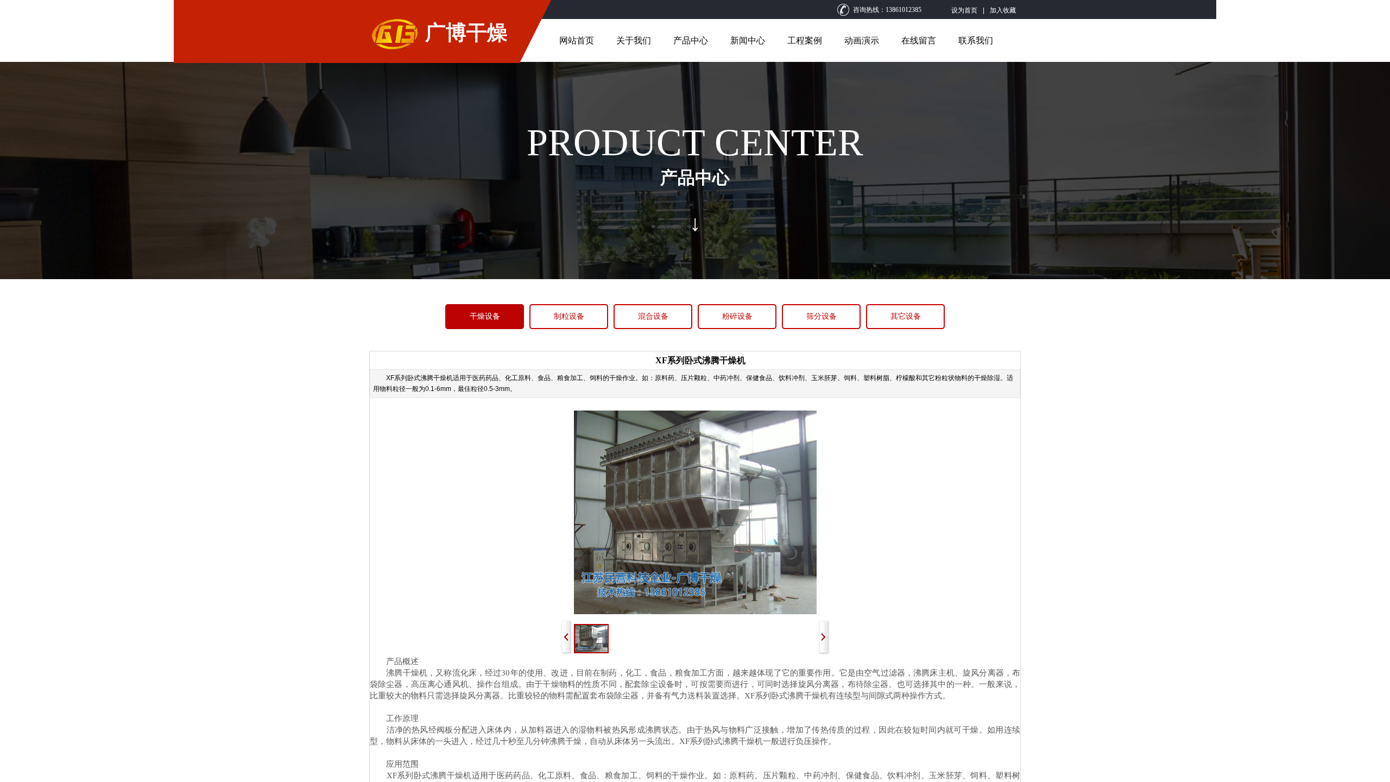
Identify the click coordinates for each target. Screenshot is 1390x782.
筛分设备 (821, 316)
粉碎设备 (737, 316)
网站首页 (576, 40)
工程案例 (804, 40)
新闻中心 (747, 40)
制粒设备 (569, 316)
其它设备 (905, 316)
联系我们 (975, 40)
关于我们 (633, 40)
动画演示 (861, 40)
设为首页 (964, 10)
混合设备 (653, 316)
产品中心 (690, 40)
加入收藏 (1003, 10)
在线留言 (918, 40)
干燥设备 (485, 316)
